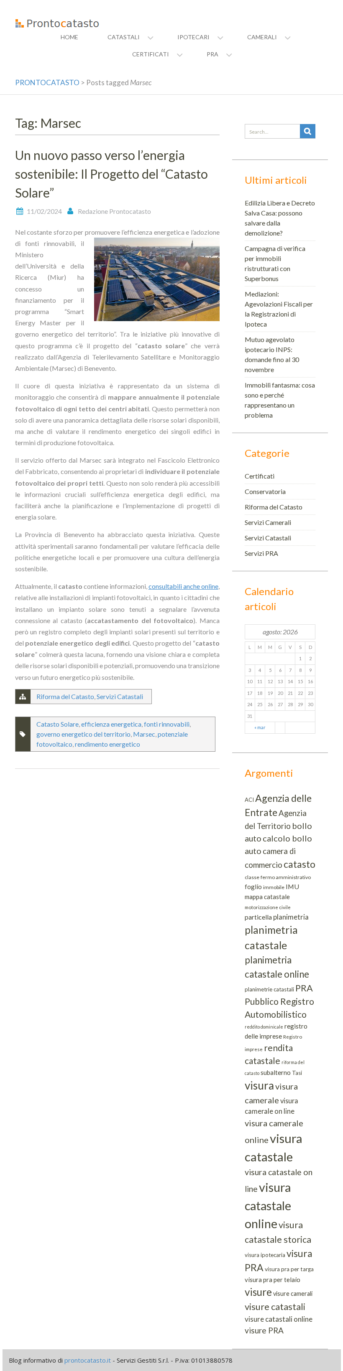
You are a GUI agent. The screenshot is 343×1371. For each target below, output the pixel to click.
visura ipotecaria (265, 1255)
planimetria (291, 916)
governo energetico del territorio (83, 734)
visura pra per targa (289, 1269)
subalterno (276, 1072)
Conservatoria (265, 491)
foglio (253, 886)
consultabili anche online (183, 586)
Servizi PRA (261, 553)
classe (252, 877)
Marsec (144, 734)
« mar (260, 727)
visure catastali (275, 1306)
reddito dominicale (264, 1026)
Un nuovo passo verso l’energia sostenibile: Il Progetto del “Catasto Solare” (111, 173)
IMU (292, 886)
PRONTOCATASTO (47, 82)
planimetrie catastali (269, 989)
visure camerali (292, 1293)
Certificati (259, 476)
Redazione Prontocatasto (114, 211)
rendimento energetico (107, 744)
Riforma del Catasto (65, 696)
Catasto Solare (57, 724)
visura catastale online (268, 1205)
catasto (299, 864)
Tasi (297, 1072)
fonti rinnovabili (166, 724)
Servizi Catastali (120, 696)
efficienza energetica (111, 724)
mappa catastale (267, 896)
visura (259, 1085)
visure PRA (264, 1330)
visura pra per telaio (272, 1279)
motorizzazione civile (268, 907)
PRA (304, 988)
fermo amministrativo (286, 877)
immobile (273, 887)
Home (69, 37)
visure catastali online (278, 1319)
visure (258, 1292)
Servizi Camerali (268, 522)
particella (258, 917)
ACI (249, 799)
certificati (150, 54)
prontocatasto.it (87, 1360)
